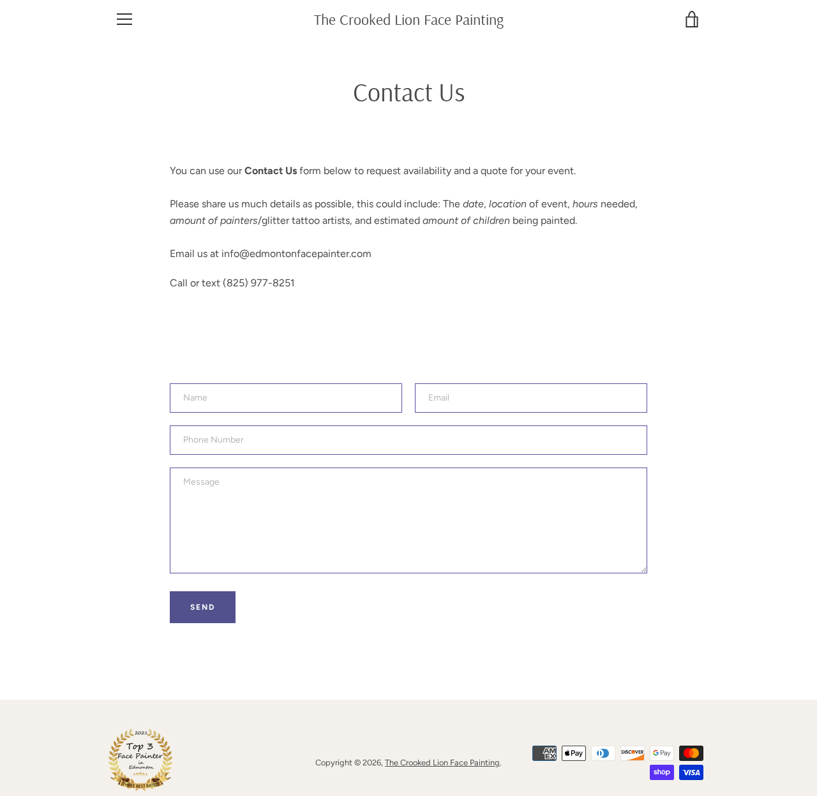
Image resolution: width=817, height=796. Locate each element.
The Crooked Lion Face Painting (409, 19)
